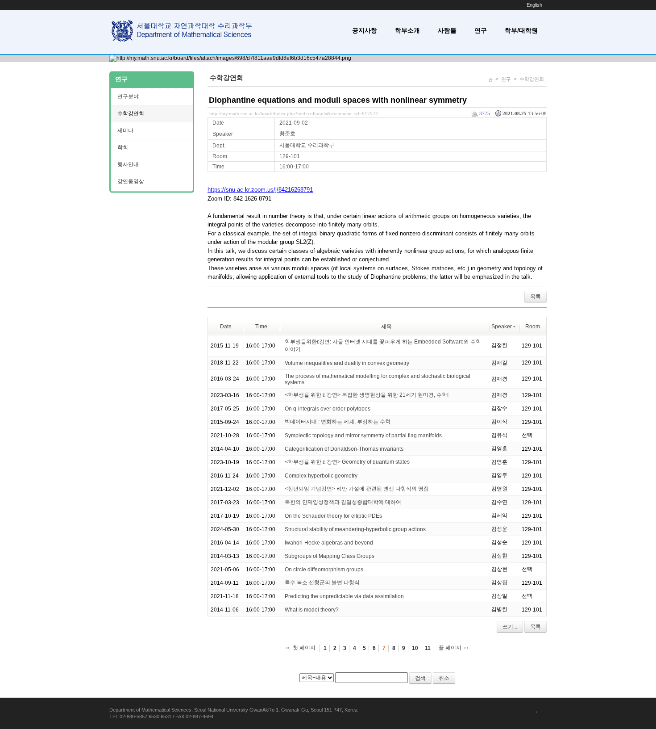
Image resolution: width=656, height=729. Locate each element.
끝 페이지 (450, 648)
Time (261, 326)
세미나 (125, 130)
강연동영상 (130, 181)
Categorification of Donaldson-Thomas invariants (344, 449)
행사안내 (128, 164)
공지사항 (364, 30)
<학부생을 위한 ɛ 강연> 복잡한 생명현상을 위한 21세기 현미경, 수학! (366, 395)
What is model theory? (312, 610)
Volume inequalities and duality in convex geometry (347, 363)
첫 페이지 (304, 648)
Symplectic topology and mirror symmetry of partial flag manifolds (363, 435)
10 (415, 648)
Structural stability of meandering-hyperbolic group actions (355, 529)
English (534, 5)
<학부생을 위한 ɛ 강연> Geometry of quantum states (347, 462)
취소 (444, 678)
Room (532, 326)
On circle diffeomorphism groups (324, 569)
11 (428, 648)
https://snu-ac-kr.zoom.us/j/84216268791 (260, 189)
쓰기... (509, 627)
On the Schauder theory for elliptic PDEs (333, 516)
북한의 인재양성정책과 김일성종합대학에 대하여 (343, 502)
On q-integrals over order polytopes (327, 409)
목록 (535, 296)
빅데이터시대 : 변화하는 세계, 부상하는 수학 (337, 422)
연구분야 (128, 96)
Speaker (501, 326)
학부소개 (407, 30)
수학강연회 (531, 79)
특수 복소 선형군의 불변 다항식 (322, 582)
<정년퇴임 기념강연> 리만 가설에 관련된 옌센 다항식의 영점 (357, 489)
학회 (122, 147)
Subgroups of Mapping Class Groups (329, 556)
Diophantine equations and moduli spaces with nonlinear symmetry (338, 100)
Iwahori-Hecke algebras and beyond (329, 543)
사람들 (447, 30)
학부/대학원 (521, 30)
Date (226, 326)
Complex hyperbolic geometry (321, 476)
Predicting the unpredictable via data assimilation (344, 596)
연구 (480, 30)
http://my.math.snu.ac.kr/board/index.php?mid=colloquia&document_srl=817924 (293, 113)
